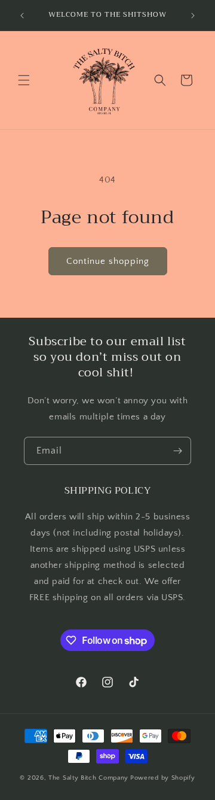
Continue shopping (107, 261)
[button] (24, 80)
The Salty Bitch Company (88, 777)
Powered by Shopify (162, 777)
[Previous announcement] (22, 15)
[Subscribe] (177, 451)
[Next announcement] (193, 15)
